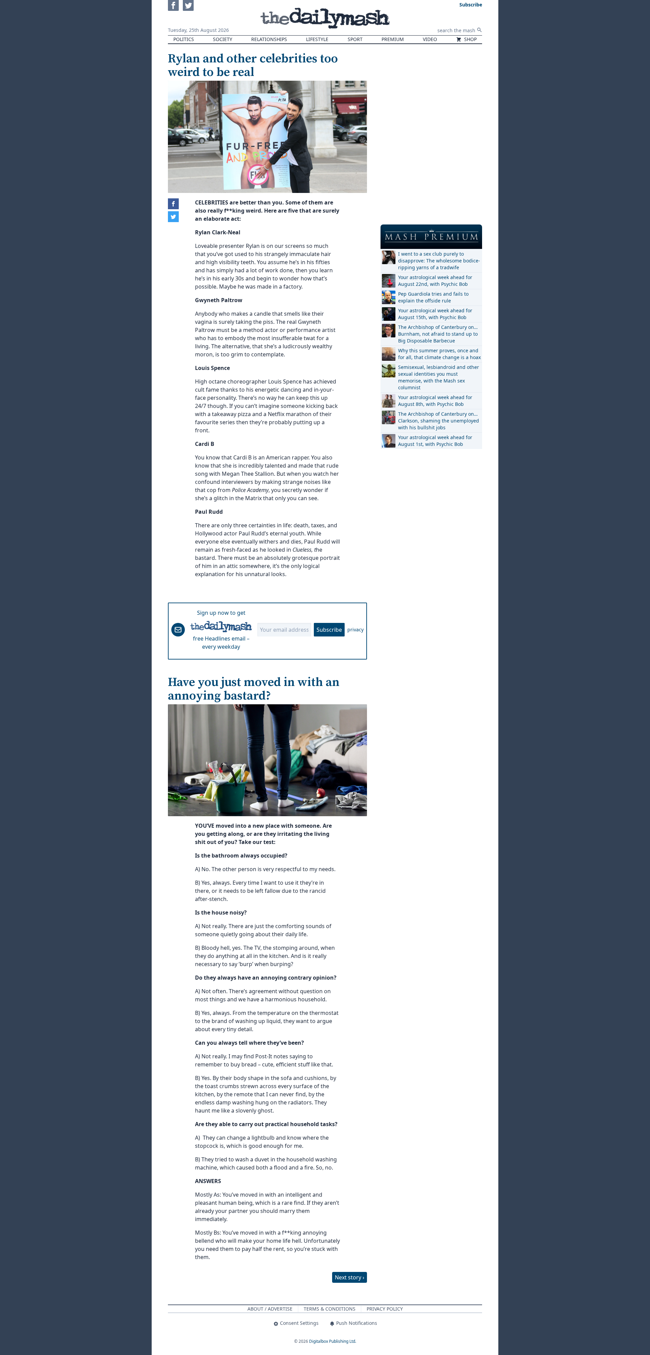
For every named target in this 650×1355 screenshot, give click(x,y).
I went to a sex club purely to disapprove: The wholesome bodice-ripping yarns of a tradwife (439, 261)
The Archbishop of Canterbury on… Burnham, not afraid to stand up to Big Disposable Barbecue (438, 334)
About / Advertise (269, 1308)
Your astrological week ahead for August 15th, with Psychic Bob (435, 313)
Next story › (349, 1277)
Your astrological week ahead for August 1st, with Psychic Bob (435, 440)
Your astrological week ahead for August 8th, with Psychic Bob (435, 400)
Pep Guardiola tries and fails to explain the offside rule (433, 297)
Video (430, 39)
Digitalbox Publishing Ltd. (332, 1341)
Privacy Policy (385, 1308)
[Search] (479, 29)
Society (222, 39)
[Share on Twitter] (173, 216)
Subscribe (329, 629)
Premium (393, 39)
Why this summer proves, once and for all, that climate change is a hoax (439, 353)
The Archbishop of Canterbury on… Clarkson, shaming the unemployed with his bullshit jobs (438, 421)
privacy (355, 629)
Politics (183, 39)
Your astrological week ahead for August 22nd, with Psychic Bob (435, 280)
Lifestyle (317, 39)
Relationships (269, 39)
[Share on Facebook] (173, 203)
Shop (470, 39)
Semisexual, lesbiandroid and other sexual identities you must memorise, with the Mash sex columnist (438, 377)
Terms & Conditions (329, 1308)
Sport (355, 39)
